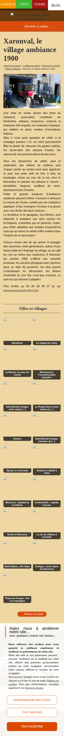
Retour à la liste (33, 614)
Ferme (40, 4)
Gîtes (24, 4)
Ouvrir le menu (36, 26)
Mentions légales (34, 687)
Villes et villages (33, 308)
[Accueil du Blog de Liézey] (32, 17)
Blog (56, 5)
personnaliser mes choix (32, 700)
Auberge (8, 4)
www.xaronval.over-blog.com (20, 290)
